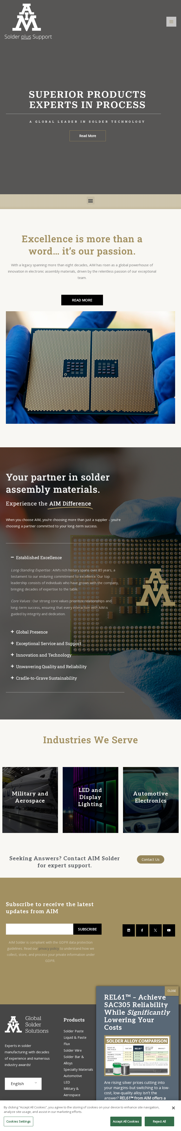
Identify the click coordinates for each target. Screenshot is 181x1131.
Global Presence (32, 632)
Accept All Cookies (126, 1121)
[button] (91, 200)
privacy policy (49, 948)
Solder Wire (73, 1050)
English (17, 1083)
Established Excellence (39, 557)
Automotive (73, 1075)
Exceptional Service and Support (48, 643)
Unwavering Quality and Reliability (51, 666)
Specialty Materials (78, 1069)
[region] (90, 1115)
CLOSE (172, 991)
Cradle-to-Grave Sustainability (46, 678)
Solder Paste (74, 1031)
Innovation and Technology (43, 655)
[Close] (173, 1108)
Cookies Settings (18, 1121)
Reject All (159, 1121)
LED (67, 1082)
